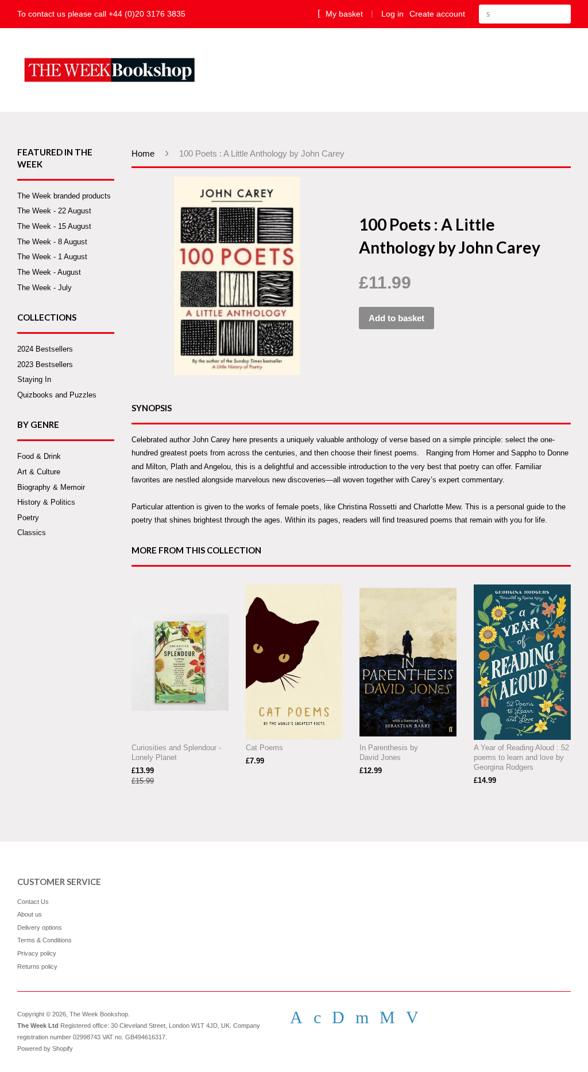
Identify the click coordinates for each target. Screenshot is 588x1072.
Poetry (28, 517)
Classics (31, 532)
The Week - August (49, 272)
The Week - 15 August (54, 226)
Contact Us (33, 901)
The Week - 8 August (52, 241)
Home (142, 153)
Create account (437, 13)
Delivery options (39, 927)
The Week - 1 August (52, 256)
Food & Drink (39, 456)
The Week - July (44, 287)
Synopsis (151, 408)
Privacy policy (36, 953)
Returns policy (37, 966)
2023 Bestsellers (45, 364)
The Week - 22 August (54, 210)
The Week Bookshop (98, 1014)
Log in (392, 13)
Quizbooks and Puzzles (56, 395)
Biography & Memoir (51, 487)
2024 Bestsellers (45, 349)
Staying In (34, 379)
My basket (343, 13)
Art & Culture (38, 471)
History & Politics (46, 502)
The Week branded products (64, 196)
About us (29, 914)
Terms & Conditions (44, 940)
